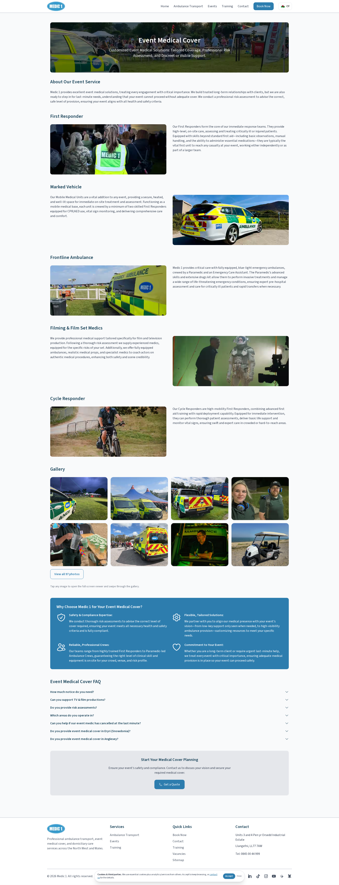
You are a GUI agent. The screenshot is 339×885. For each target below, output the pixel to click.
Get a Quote (172, 784)
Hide (239, 876)
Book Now (264, 6)
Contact (243, 6)
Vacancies (179, 854)
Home (165, 6)
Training (227, 6)
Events (212, 6)
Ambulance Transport (188, 6)
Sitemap (178, 860)
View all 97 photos (66, 574)
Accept (229, 876)
